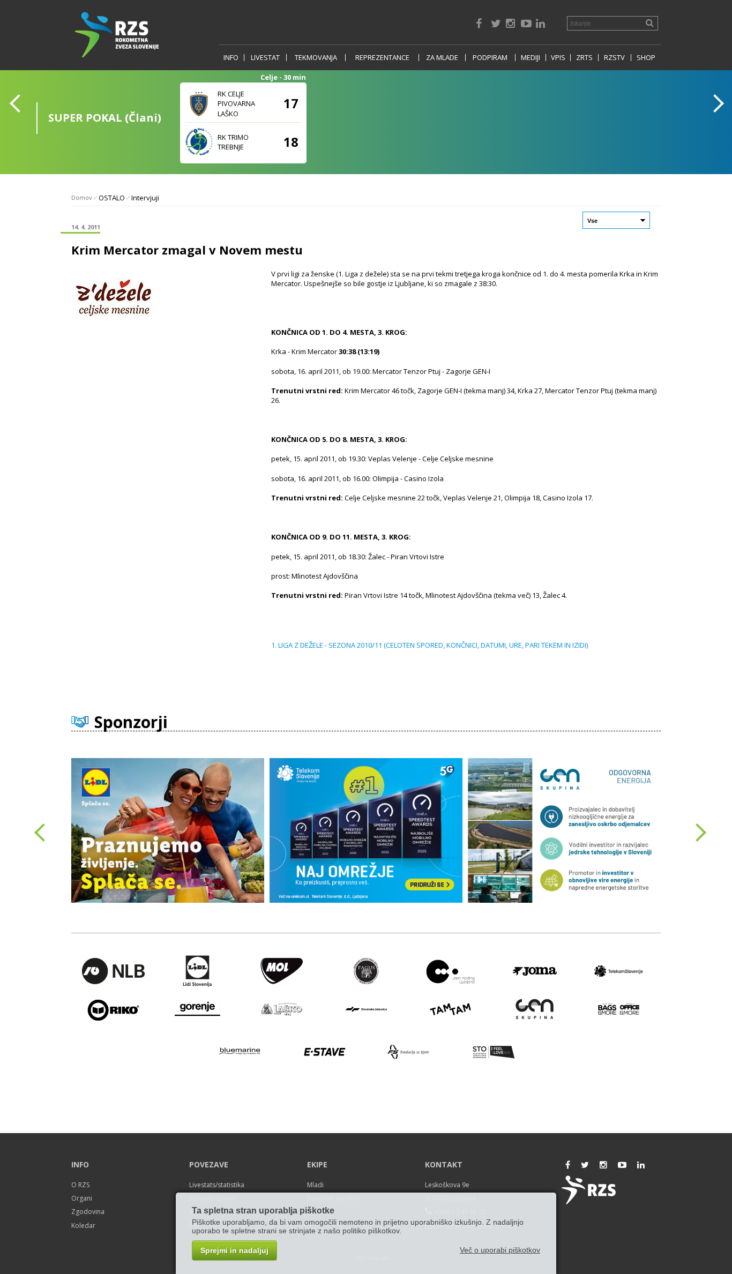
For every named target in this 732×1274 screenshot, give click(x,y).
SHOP (646, 57)
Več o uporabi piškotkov (500, 1250)
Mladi (315, 1184)
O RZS (80, 1184)
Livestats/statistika (216, 1184)
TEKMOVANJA (316, 57)
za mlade (442, 57)
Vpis (558, 57)
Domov (81, 197)
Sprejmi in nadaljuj (234, 1250)
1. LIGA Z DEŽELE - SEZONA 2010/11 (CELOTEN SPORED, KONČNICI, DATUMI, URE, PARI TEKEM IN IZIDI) (429, 645)
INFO (230, 57)
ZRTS (584, 57)
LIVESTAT (265, 57)
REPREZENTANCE (382, 57)
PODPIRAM (490, 57)
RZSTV (614, 57)
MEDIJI (530, 57)
